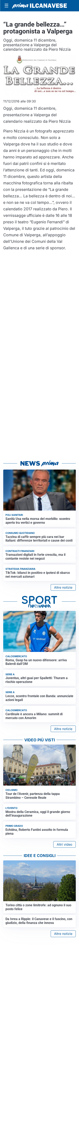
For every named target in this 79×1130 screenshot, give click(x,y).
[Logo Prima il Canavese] (39, 6)
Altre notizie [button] (63, 587)
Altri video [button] (64, 844)
